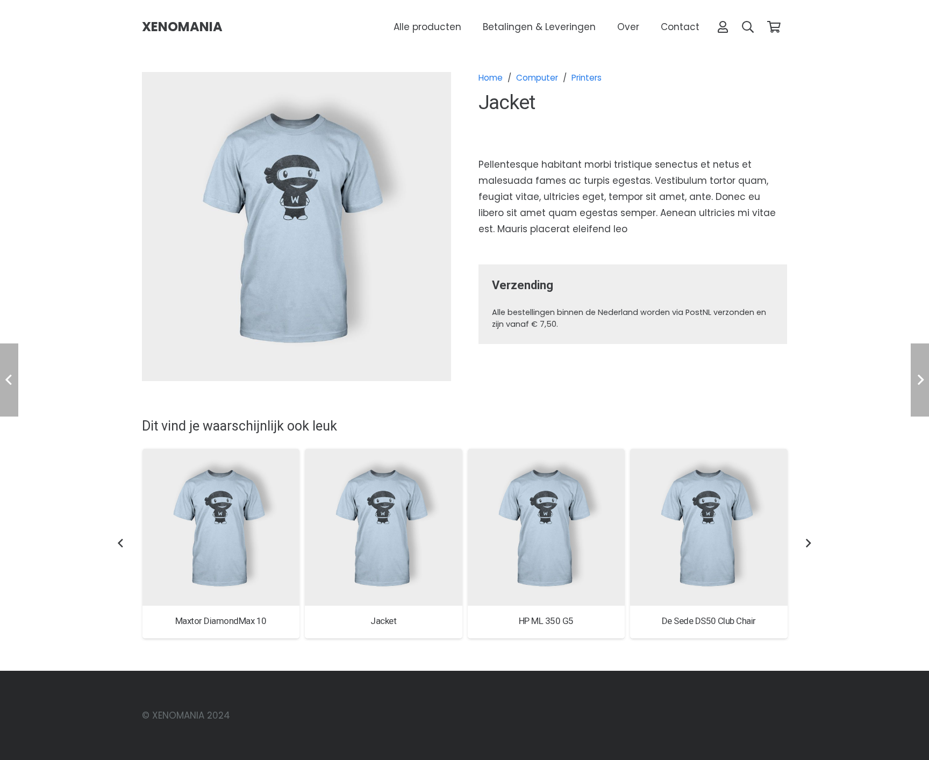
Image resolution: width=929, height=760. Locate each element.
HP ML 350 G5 (546, 620)
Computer (537, 77)
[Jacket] (383, 527)
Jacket (383, 620)
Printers (586, 77)
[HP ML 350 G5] (546, 527)
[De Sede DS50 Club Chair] (709, 527)
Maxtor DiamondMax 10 (221, 620)
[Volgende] (808, 544)
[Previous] (121, 544)
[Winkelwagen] (774, 26)
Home (490, 77)
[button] (748, 26)
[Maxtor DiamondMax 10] (221, 527)
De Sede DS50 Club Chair (709, 620)
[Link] (723, 26)
